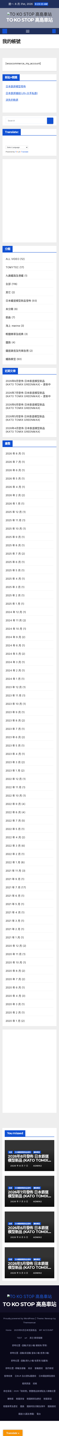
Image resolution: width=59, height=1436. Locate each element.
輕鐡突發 (20, 1398)
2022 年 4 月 (13, 837)
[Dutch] (10, 140)
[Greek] (26, 140)
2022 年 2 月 (13, 854)
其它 (8, 292)
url (26, 1338)
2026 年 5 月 (13, 478)
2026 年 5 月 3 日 (19, 1273)
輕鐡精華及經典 (14, 334)
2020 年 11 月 (14, 954)
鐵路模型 (11, 359)
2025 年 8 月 (13, 545)
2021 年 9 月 (13, 879)
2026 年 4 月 (13, 486)
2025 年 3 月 (13, 587)
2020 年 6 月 (13, 987)
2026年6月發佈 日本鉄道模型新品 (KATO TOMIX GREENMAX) (28, 1232)
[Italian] (29, 140)
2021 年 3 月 (13, 920)
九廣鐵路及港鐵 (14, 275)
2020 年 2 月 (13, 1012)
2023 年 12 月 (14, 687)
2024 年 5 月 (13, 653)
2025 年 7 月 (13, 553)
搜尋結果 (8, 1376)
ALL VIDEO (12, 259)
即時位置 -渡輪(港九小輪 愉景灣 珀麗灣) (29, 1360)
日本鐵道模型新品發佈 (18, 300)
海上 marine (13, 325)
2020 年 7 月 (13, 979)
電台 (39, 1414)
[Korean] (10, 143)
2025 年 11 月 (13, 520)
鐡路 (8, 342)
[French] (16, 140)
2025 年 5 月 (13, 570)
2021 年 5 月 (13, 904)
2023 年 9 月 (13, 712)
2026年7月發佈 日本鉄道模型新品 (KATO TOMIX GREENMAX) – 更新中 (28, 1196)
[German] (22, 140)
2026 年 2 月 (13, 495)
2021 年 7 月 (13, 887)
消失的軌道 (12, 99)
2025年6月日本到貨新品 (25, 1330)
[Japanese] (7, 143)
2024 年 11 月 (14, 620)
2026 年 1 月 (13, 503)
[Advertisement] (29, 200)
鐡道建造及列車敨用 (17, 350)
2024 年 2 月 (13, 670)
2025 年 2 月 (13, 595)
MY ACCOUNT (46, 1330)
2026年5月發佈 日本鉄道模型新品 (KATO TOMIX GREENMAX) (28, 1267)
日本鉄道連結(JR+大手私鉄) (22, 93)
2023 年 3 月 (13, 762)
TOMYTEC (12, 267)
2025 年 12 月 (14, 512)
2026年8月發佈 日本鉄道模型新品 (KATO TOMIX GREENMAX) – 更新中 (28, 1160)
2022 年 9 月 (13, 804)
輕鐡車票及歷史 (10, 1406)
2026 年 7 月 (13, 461)
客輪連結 (39, 1368)
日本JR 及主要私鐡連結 (25, 1376)
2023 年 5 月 (13, 745)
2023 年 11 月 (13, 695)
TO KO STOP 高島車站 (29, 20)
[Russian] (13, 143)
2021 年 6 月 (13, 895)
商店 (30, 1368)
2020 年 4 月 (13, 995)
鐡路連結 (52, 1406)
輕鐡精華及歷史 (34, 1398)
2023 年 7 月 (13, 728)
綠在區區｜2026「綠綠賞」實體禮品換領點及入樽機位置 (29, 1391)
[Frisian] (19, 140)
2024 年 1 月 (13, 678)
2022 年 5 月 (13, 829)
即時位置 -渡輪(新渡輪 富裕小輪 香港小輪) (29, 1353)
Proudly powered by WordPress (19, 1318)
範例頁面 (26, 1383)
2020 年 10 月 (14, 962)
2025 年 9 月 (13, 537)
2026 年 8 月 (13, 453)
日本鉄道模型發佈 (16, 86)
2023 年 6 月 (13, 737)
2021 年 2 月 (13, 929)
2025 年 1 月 (13, 603)
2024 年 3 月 (13, 662)
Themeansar (29, 1322)
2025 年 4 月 (13, 578)
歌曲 (8, 317)
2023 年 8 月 (13, 720)
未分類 (9, 309)
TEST (19, 1338)
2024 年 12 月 (14, 612)
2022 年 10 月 (14, 795)
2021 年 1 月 (13, 937)
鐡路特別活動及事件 (36, 1406)
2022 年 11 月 (13, 787)
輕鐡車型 (48, 1398)
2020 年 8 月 (13, 970)
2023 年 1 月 (13, 770)
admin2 (37, 1166)
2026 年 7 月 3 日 (19, 1201)
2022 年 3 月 (13, 845)
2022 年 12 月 (14, 778)
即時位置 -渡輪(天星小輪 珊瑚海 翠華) (29, 1345)
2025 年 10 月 (14, 528)
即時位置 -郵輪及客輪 (15, 1368)
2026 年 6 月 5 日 (19, 1237)
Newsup (49, 1318)
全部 (8, 284)
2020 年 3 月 (13, 1004)
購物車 (10, 1398)
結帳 (35, 1383)
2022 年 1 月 (13, 862)
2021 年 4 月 (13, 912)
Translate (24, 152)
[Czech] (7, 140)
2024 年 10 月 (14, 628)
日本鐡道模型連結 (47, 1376)
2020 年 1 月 (13, 1020)
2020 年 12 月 (14, 945)
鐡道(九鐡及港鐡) (26, 1414)
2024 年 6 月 (13, 645)
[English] (13, 140)
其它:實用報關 (36, 1338)
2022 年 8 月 (13, 812)
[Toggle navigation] (27, 31)
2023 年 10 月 (14, 703)
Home (8, 1330)
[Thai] (16, 143)
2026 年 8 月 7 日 (19, 1166)
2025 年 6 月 (13, 562)
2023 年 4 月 (13, 753)
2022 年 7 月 (13, 820)
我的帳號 (49, 1368)
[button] (49, 31)
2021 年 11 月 (13, 870)
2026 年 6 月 (13, 470)
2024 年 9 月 (13, 637)
